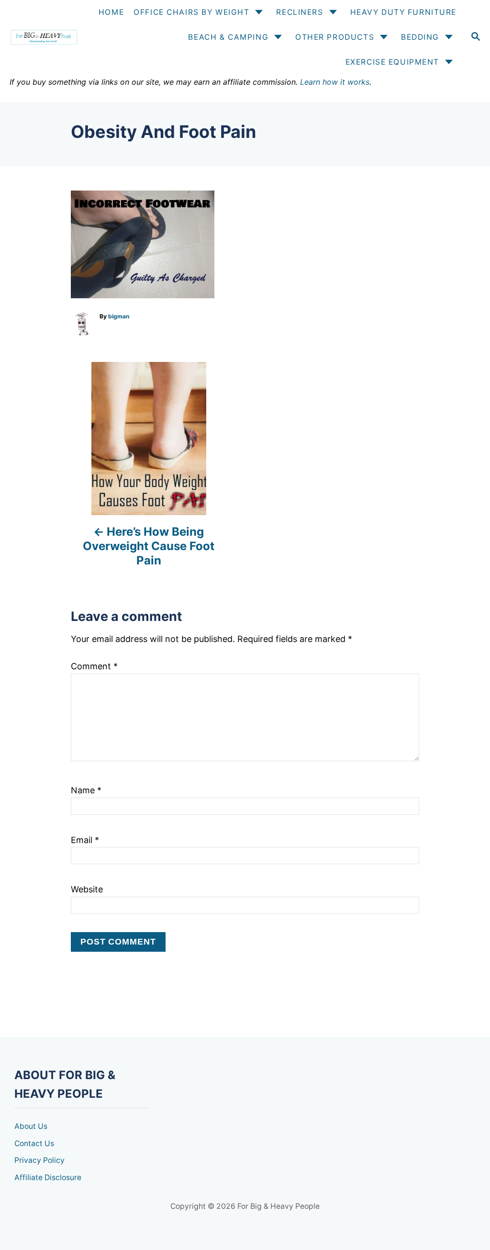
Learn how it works (334, 82)
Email (85, 840)
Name (86, 790)
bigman (118, 316)
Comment (94, 666)
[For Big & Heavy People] (43, 37)
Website (87, 889)
